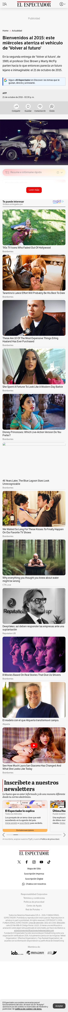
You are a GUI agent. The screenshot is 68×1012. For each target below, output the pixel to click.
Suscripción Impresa (34, 873)
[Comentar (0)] (40, 106)
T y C (30, 839)
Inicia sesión (11, 823)
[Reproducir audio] (7, 191)
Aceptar (59, 1006)
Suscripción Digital (34, 879)
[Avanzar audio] (57, 195)
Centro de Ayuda (34, 906)
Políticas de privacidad (34, 902)
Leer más (34, 189)
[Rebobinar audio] (52, 195)
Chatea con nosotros (36, 884)
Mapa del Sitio (34, 868)
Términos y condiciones (34, 898)
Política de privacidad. (50, 839)
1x (62, 195)
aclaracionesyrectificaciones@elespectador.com (34, 930)
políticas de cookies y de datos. (28, 1009)
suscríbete (24, 823)
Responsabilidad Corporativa (34, 894)
